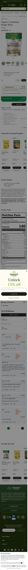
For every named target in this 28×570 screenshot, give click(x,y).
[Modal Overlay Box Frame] (14, 285)
